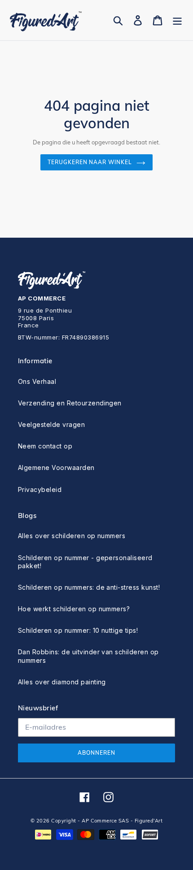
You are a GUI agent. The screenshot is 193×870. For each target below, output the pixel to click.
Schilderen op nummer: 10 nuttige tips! (78, 630)
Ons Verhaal (37, 381)
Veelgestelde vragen (51, 424)
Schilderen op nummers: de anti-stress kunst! (89, 587)
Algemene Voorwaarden (56, 467)
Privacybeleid (39, 489)
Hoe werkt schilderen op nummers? (74, 609)
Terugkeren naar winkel (90, 162)
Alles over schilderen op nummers (71, 535)
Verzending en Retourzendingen (70, 403)
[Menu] (177, 20)
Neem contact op (45, 446)
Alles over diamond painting (62, 682)
